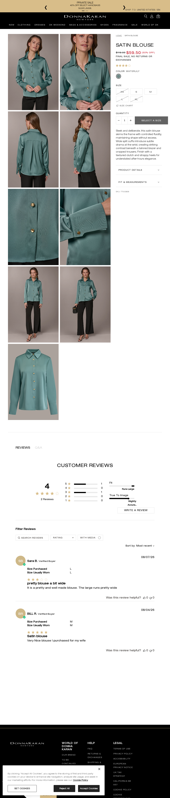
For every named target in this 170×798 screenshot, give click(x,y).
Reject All (64, 788)
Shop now (85, 8)
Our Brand (69, 755)
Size (119, 85)
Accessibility (121, 759)
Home (119, 35)
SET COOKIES (22, 788)
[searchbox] (32, 538)
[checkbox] (90, 538)
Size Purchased (37, 569)
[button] (118, 120)
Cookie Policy (122, 790)
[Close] (99, 769)
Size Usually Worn (38, 573)
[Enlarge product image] (33, 72)
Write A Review (136, 510)
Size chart (126, 106)
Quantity (122, 113)
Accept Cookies (89, 788)
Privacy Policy (122, 754)
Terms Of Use (122, 749)
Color (120, 71)
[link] (84, 501)
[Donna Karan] (85, 16)
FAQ (90, 749)
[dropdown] (63, 538)
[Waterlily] (119, 76)
